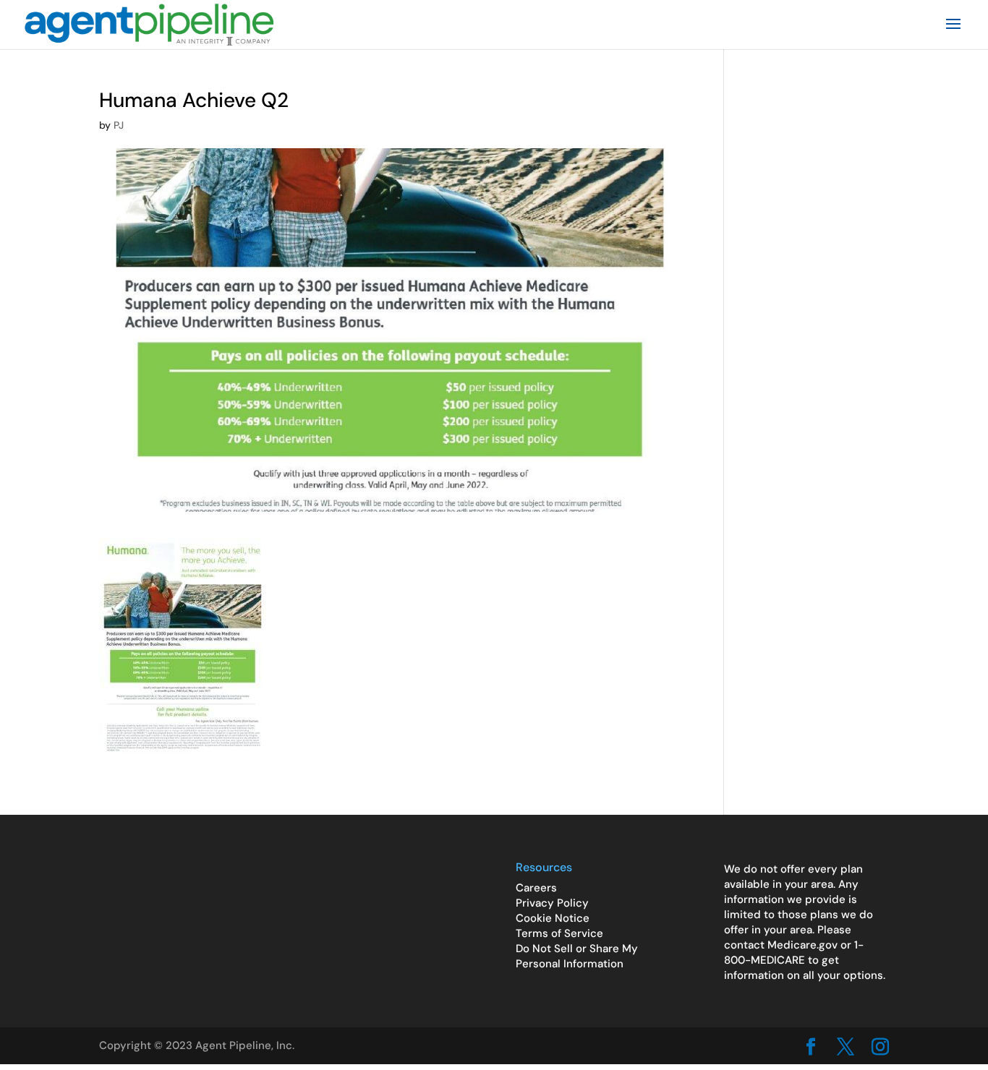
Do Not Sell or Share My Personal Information (577, 956)
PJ (119, 125)
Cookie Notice (552, 918)
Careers (536, 888)
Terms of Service (559, 933)
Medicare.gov (802, 945)
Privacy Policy (552, 903)
